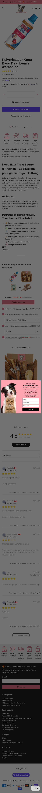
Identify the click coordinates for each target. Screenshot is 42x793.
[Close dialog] (40, 380)
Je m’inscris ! (30, 409)
